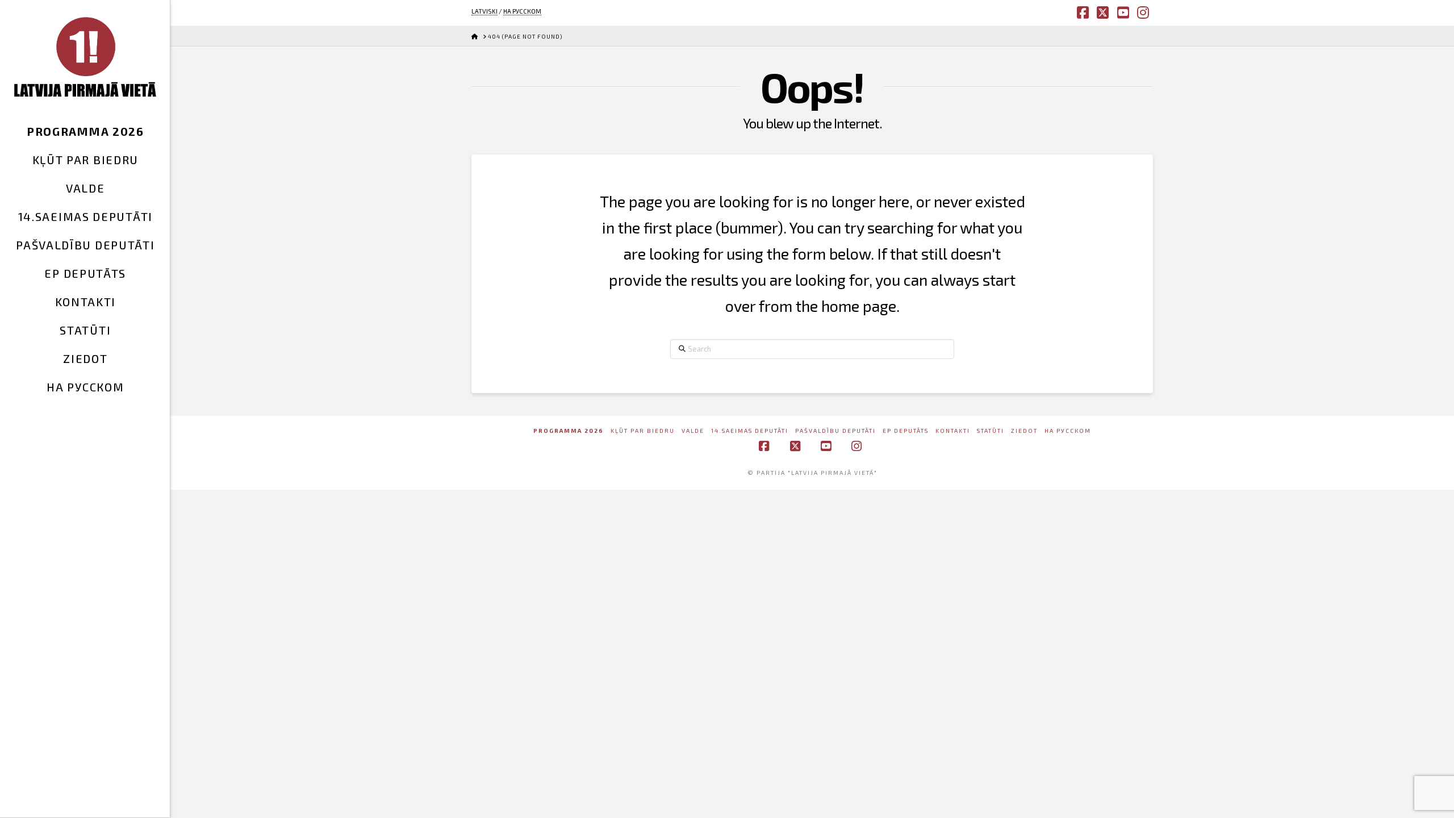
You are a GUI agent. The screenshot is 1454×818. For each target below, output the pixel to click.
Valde (693, 430)
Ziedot (1024, 430)
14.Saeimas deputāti (749, 430)
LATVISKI (484, 11)
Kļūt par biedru (643, 430)
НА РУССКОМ (522, 11)
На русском (1067, 430)
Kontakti (952, 430)
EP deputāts (906, 430)
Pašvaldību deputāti (835, 430)
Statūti (990, 430)
